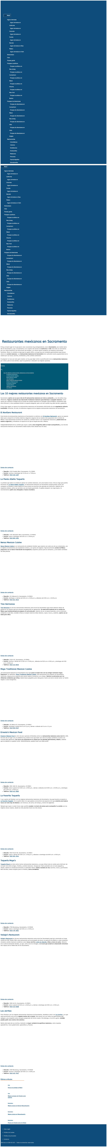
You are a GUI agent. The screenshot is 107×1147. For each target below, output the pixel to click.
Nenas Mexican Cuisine (11, 377)
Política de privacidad (10, 1136)
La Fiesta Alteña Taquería (12, 375)
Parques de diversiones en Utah (17, 129)
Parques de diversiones (14, 101)
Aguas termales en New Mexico (16, 47)
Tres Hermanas (10, 378)
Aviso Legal (7, 1129)
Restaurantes (11, 139)
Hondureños (13, 151)
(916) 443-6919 (14, 665)
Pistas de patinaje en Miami (15, 1087)
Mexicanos (13, 153)
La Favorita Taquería (11, 383)
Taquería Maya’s (10, 384)
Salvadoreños (14, 162)
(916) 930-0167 (14, 728)
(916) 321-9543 (14, 600)
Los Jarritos (9, 387)
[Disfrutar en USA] (13, 13)
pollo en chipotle (41, 942)
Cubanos (12, 145)
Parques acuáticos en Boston (15, 97)
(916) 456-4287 (14, 475)
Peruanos (12, 156)
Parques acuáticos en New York (15, 91)
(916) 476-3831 (14, 930)
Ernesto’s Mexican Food (12, 381)
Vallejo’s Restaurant (11, 386)
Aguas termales (12, 19)
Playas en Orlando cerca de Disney (17, 1122)
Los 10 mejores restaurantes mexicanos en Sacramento (19, 372)
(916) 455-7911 (14, 1073)
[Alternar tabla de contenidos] (2, 370)
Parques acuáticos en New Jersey (15, 68)
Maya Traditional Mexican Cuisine (14, 380)
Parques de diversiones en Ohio (17, 123)
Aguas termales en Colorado (15, 30)
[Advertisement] (34, 326)
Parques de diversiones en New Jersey (17, 117)
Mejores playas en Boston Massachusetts (18, 1105)
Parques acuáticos (12, 63)
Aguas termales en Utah (17, 51)
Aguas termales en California (15, 24)
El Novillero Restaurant (12, 374)
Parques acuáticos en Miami (15, 79)
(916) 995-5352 (14, 538)
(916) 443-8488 (14, 1006)
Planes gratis (11, 60)
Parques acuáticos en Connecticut (15, 73)
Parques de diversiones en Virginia (17, 135)
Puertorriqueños (14, 159)
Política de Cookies (9, 1132)
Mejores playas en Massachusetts (16, 1114)
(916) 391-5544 (14, 856)
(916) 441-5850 (14, 791)
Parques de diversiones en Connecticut (17, 105)
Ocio (8, 57)
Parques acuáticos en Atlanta (15, 85)
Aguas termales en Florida (15, 36)
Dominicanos (13, 148)
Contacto (6, 1139)
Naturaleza (10, 54)
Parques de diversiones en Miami (17, 111)
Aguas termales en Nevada (15, 41)
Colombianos (13, 142)
